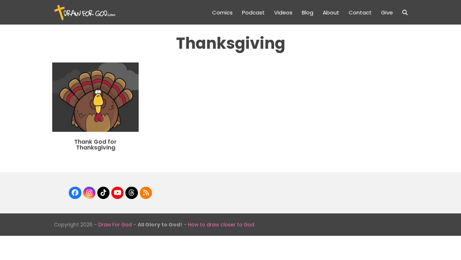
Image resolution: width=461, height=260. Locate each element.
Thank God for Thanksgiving (95, 145)
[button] (405, 12)
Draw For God (115, 224)
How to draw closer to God (221, 224)
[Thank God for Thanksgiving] (95, 96)
